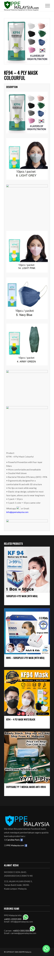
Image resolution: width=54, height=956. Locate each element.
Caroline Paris (13, 839)
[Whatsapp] (46, 949)
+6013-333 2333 (21, 930)
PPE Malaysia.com (15, 845)
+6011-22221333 (12, 919)
